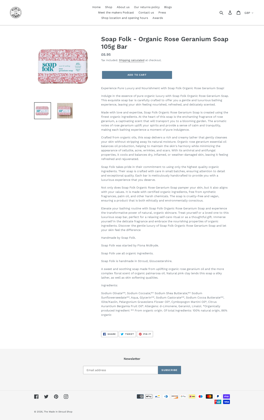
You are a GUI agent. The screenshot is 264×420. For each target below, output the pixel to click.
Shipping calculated (131, 60)
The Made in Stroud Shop (58, 411)
